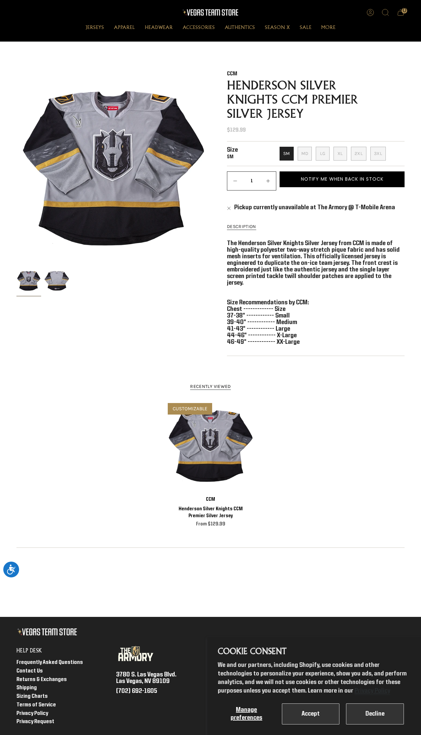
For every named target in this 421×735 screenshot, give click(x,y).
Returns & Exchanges (41, 679)
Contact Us (29, 671)
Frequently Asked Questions (49, 662)
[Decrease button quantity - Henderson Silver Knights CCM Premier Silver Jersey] (237, 180)
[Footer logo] (48, 632)
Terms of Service (36, 705)
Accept (311, 714)
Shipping (26, 688)
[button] (95, 28)
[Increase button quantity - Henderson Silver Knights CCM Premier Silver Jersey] (266, 180)
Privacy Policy (372, 691)
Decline (374, 714)
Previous (16, 168)
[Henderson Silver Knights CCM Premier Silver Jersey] (210, 446)
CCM (232, 74)
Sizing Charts (32, 696)
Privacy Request (35, 721)
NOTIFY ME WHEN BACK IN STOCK (342, 179)
